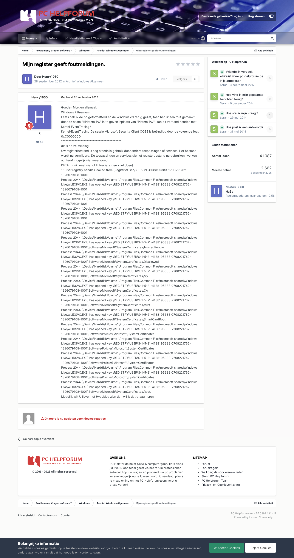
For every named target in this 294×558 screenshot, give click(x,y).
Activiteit (120, 38)
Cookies (66, 515)
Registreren (256, 16)
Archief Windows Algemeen (85, 81)
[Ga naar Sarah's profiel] (214, 73)
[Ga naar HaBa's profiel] (216, 191)
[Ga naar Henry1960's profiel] (27, 79)
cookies (39, 548)
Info (52, 38)
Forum (205, 463)
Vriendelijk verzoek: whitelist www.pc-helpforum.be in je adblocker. (241, 76)
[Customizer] (271, 16)
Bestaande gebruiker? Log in (221, 16)
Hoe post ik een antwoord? (244, 127)
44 (41, 142)
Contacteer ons (47, 515)
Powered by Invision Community (253, 517)
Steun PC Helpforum (215, 476)
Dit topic (257, 38)
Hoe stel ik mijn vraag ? (242, 113)
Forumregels (209, 468)
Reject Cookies (260, 548)
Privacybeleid (26, 515)
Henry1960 (50, 76)
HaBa (229, 191)
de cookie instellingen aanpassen (179, 548)
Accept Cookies (228, 548)
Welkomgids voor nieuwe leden (222, 472)
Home (30, 38)
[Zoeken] (272, 38)
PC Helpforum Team (214, 480)
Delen (162, 79)
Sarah (223, 85)
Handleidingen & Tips (84, 38)
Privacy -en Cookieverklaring (220, 484)
